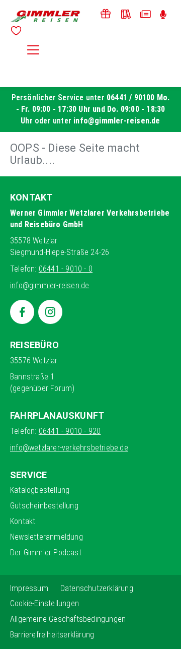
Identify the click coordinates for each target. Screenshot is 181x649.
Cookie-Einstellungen (44, 603)
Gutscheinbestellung (44, 505)
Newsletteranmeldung (46, 537)
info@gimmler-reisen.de (116, 120)
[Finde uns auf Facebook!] (22, 312)
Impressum (29, 588)
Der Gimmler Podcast (45, 552)
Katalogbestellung (39, 490)
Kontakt (22, 521)
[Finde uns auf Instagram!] (50, 312)
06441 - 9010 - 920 (70, 431)
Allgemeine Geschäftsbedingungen (68, 619)
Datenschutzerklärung (96, 588)
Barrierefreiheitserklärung (52, 634)
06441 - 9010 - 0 (66, 269)
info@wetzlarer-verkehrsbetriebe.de (69, 447)
